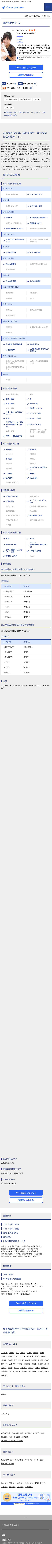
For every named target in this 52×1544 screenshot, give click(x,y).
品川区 (10, 1356)
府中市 (46, 1364)
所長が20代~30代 (7, 1460)
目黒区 (16, 1356)
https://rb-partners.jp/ (8, 1183)
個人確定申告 (6, 1433)
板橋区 (27, 1360)
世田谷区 (30, 1356)
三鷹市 (34, 1364)
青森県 (10, 1543)
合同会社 (20, 1483)
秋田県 (28, 1543)
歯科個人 (12, 1487)
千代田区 (4, 1353)
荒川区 (21, 1360)
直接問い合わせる (26, 75)
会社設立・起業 (38, 1433)
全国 (3, 1535)
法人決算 (15, 1433)
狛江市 (24, 1371)
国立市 (11, 1371)
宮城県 (22, 1543)
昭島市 (3, 1368)
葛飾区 (47, 1360)
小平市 (30, 1368)
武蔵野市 (27, 1364)
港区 (17, 1353)
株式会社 (4, 1483)
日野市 (37, 1368)
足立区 (40, 1360)
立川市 (19, 1364)
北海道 (4, 1543)
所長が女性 (19, 1460)
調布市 (10, 1368)
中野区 (43, 1356)
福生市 (18, 1371)
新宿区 (22, 1353)
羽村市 (46, 1371)
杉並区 (3, 1360)
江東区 (3, 1356)
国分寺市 (4, 1371)
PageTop (26, 1517)
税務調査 (25, 1437)
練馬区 (34, 1360)
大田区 (22, 1356)
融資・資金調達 (14, 1437)
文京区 (29, 1353)
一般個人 (4, 1487)
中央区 (11, 1353)
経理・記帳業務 (25, 1433)
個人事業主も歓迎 (7, 1464)
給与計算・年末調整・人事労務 (12, 1441)
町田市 (16, 1368)
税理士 (3, 1394)
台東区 (35, 1353)
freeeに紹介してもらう (26, 67)
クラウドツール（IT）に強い (35, 1460)
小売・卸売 (5, 1414)
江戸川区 (4, 1364)
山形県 (33, 1543)
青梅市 (40, 1364)
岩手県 (16, 1543)
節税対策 (4, 1437)
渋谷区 (37, 1356)
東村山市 (44, 1368)
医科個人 (20, 1487)
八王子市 (12, 1364)
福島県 (39, 1543)
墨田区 (42, 1353)
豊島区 (10, 1360)
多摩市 (40, 1371)
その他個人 (29, 1487)
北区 (15, 1360)
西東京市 (4, 1375)
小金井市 (23, 1368)
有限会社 (12, 1483)
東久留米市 (32, 1371)
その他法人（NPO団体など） (35, 1483)
